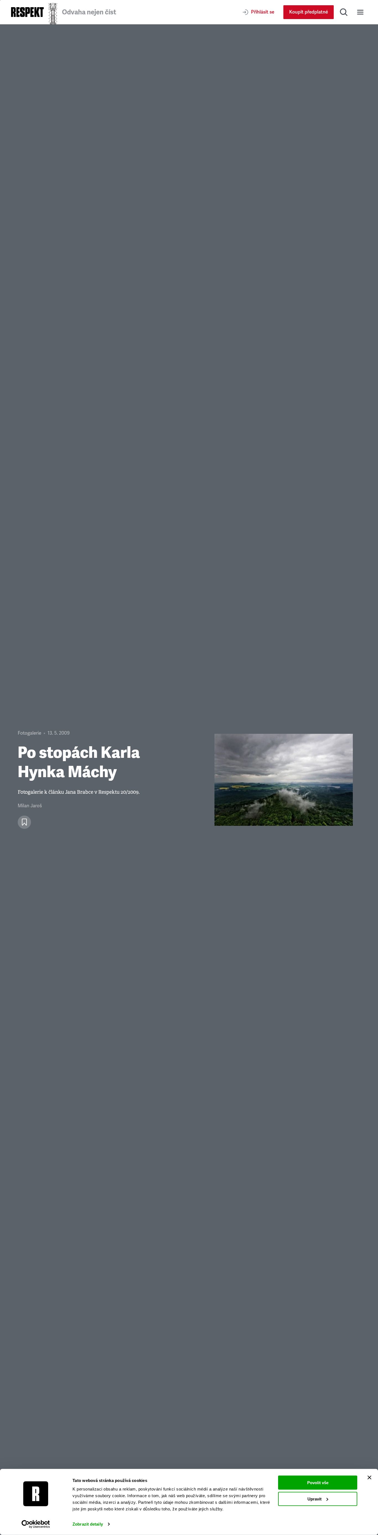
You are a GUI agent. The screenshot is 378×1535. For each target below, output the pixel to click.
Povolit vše (317, 1482)
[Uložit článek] (24, 822)
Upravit (314, 1498)
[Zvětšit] (283, 780)
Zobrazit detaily (88, 1524)
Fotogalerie (29, 733)
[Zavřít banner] (369, 1477)
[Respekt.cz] (27, 12)
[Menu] (360, 12)
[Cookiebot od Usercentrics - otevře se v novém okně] (36, 1524)
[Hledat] (343, 12)
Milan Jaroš (30, 806)
